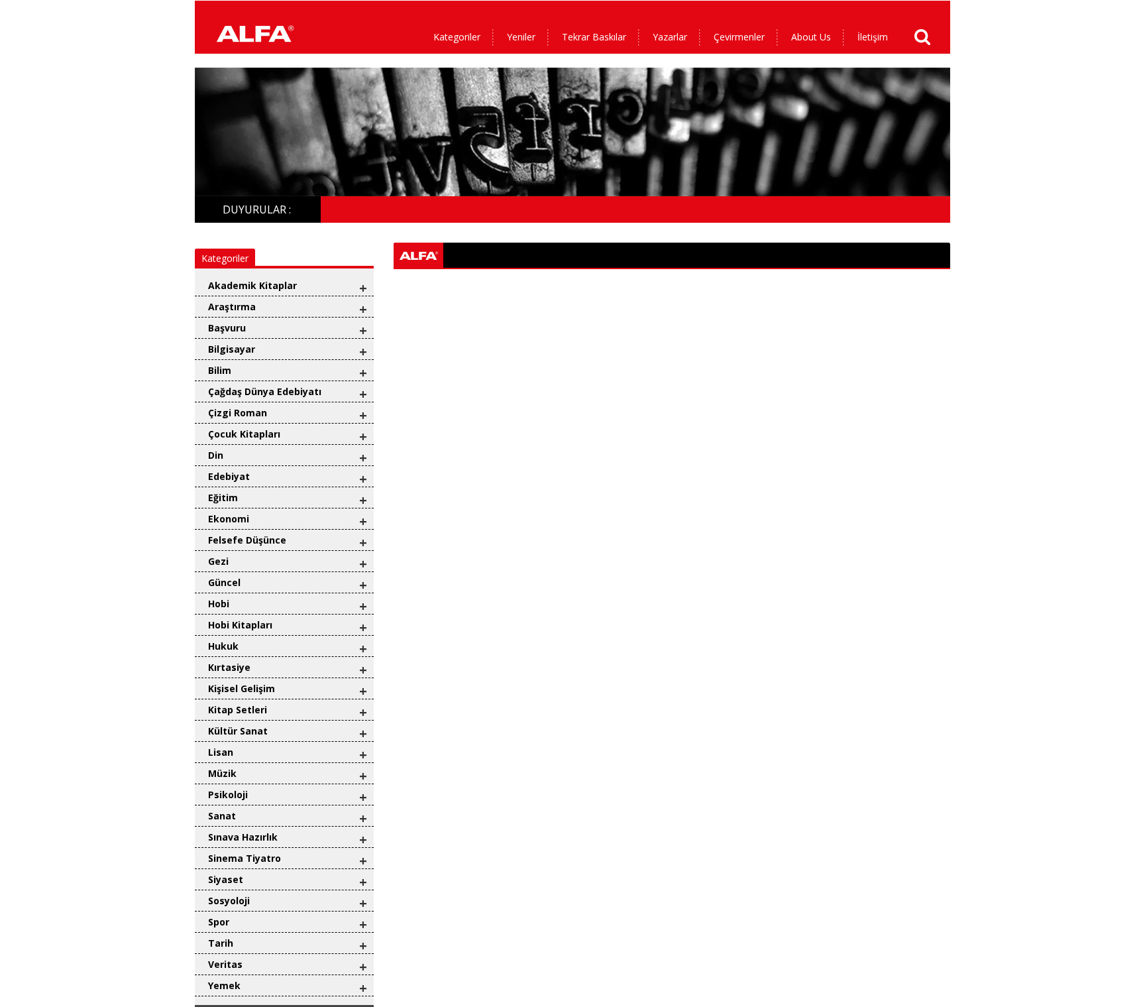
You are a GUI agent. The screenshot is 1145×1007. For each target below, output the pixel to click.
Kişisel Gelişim (241, 688)
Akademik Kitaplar (252, 285)
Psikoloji (228, 794)
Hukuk (223, 646)
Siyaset (225, 879)
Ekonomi (228, 518)
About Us (811, 36)
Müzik (222, 773)
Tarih (220, 943)
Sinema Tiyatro (244, 858)
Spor (218, 922)
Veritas (225, 964)
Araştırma (232, 306)
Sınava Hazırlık (243, 837)
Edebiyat (229, 476)
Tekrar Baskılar (594, 36)
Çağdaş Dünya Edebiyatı (264, 391)
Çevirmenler (739, 36)
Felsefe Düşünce (247, 540)
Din (215, 455)
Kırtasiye (229, 667)
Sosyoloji (229, 900)
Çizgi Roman (237, 412)
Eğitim (223, 497)
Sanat (222, 815)
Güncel (224, 582)
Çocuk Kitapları (244, 434)
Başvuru (227, 328)
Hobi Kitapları (240, 625)
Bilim (219, 370)
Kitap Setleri (237, 709)
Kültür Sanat (238, 731)
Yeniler (521, 36)
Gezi (218, 561)
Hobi (218, 603)
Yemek (224, 985)
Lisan (220, 752)
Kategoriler (456, 36)
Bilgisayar (231, 349)
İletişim (872, 36)
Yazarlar (670, 36)
